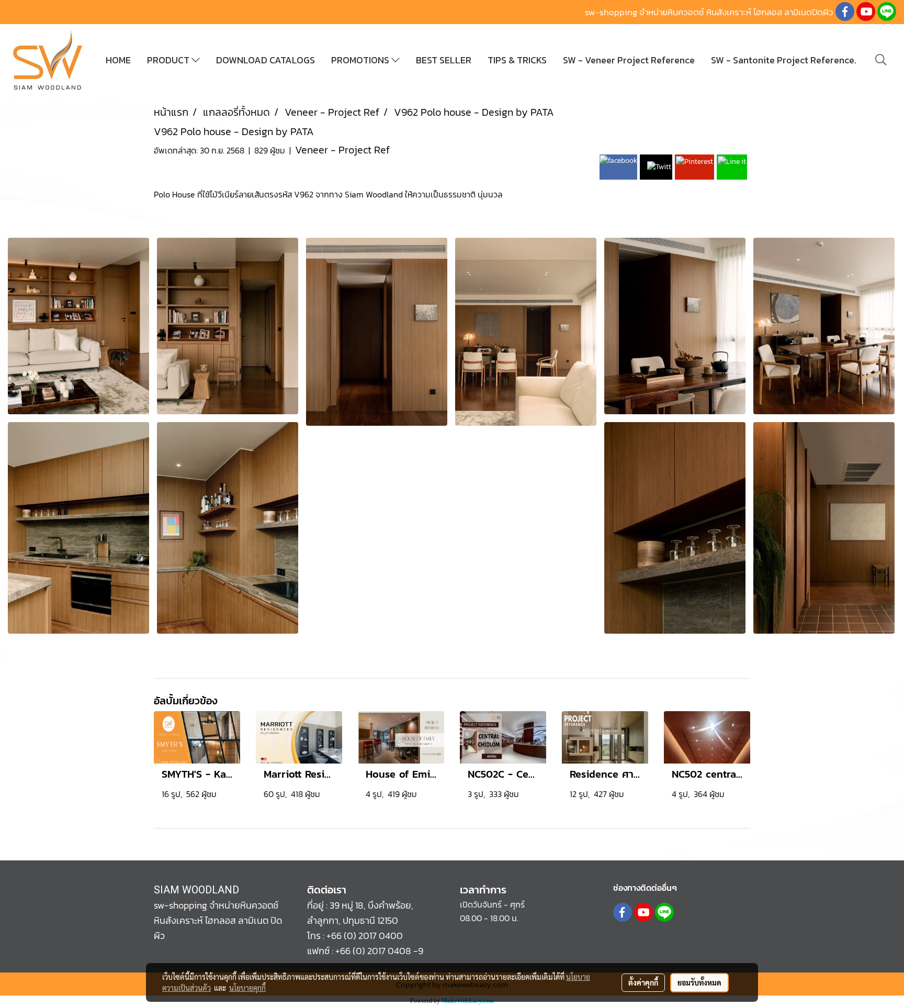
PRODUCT (169, 60)
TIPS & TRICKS (517, 60)
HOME (118, 60)
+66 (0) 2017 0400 (364, 935)
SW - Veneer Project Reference (629, 60)
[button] (880, 60)
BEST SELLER (443, 60)
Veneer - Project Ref (342, 150)
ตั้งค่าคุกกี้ (643, 982)
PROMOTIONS (361, 60)
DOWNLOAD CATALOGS (265, 60)
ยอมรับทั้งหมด (699, 982)
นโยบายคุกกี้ (247, 987)
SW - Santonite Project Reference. (783, 60)
